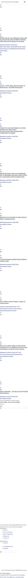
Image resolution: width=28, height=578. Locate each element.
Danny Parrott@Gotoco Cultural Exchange (14, 577)
